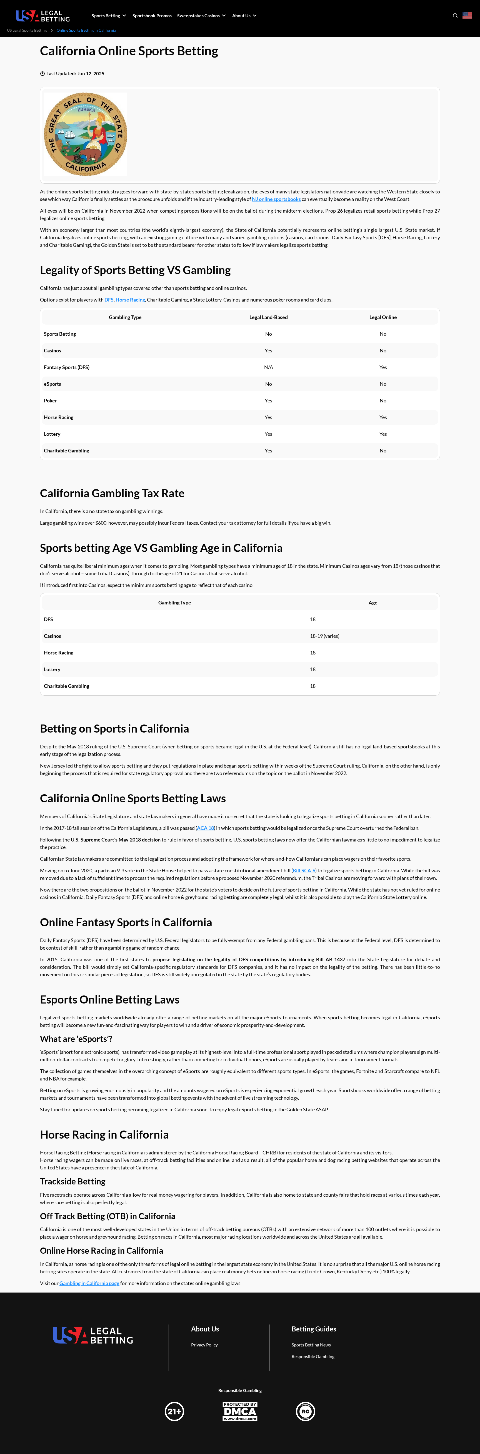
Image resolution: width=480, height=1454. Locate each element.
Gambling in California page (89, 1283)
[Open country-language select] (467, 15)
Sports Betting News (311, 1344)
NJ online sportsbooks (276, 199)
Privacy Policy (204, 1344)
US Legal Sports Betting (27, 30)
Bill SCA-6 (304, 870)
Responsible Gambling (313, 1356)
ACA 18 (205, 828)
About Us (205, 1329)
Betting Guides (314, 1329)
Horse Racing (130, 300)
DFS (109, 300)
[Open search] (455, 15)
